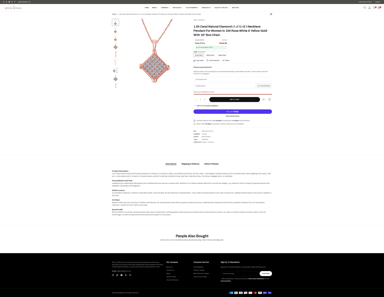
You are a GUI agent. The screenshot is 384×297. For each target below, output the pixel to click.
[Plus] (204, 99)
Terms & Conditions (211, 105)
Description (171, 164)
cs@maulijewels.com (121, 271)
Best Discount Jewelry (201, 273)
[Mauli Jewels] (13, 7)
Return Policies (211, 164)
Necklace (205, 139)
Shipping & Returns (190, 164)
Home (114, 14)
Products (211, 142)
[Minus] (196, 99)
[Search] (365, 7)
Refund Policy (171, 276)
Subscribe (265, 273)
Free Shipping (198, 267)
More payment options (232, 116)
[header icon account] (369, 8)
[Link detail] (3, 2)
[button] (263, 99)
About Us (169, 267)
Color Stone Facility (200, 276)
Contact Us (170, 270)
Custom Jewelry (199, 270)
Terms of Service (172, 280)
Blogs (168, 273)
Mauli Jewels (199, 20)
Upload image (265, 86)
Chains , (204, 142)
